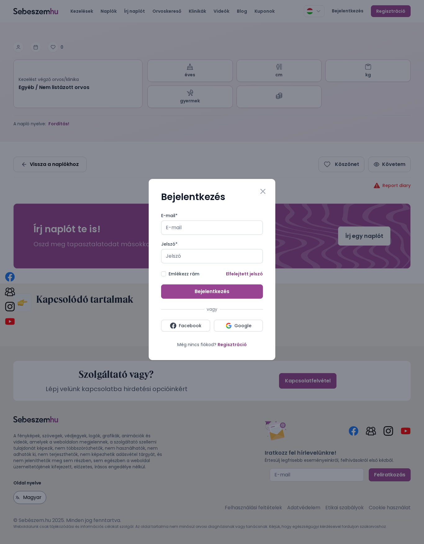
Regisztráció (232, 344)
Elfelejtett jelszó (244, 274)
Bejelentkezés (212, 291)
